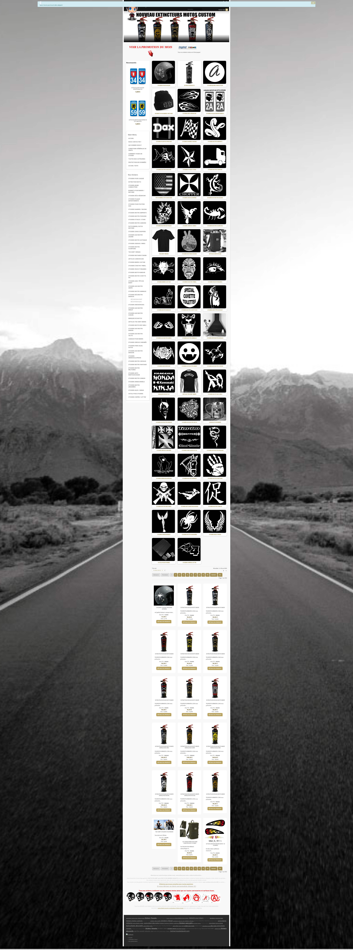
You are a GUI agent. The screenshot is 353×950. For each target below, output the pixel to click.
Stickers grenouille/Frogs (134, 357)
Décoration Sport (136, 299)
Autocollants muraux (206, 926)
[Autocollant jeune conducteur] (181, 898)
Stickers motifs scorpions (134, 247)
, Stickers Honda (141, 918)
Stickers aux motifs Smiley (135, 309)
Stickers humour (164, 923)
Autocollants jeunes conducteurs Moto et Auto (170, 908)
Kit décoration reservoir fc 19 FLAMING (215, 844)
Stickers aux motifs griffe (135, 287)
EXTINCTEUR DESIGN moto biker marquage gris (164, 747)
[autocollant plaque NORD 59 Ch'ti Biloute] (138, 108)
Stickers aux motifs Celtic (135, 334)
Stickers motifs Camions (137, 223)
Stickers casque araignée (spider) (164, 608)
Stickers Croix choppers (137, 231)
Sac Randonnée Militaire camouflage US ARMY (189, 842)
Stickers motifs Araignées (134, 386)
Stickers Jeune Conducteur (133, 186)
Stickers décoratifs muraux (135, 295)
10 (207, 575)
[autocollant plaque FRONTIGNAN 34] (138, 76)
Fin (220, 575)
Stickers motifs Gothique (137, 240)
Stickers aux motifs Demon (135, 329)
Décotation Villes (136, 301)
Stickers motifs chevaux (137, 361)
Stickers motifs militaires (134, 369)
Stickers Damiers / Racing (137, 209)
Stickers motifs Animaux (137, 291)
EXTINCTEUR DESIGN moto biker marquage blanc (164, 794)
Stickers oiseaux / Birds (136, 243)
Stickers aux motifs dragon (135, 351)
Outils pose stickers (135, 393)
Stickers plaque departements (134, 200)
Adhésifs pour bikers (196, 918)
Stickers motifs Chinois (136, 378)
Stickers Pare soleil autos (135, 346)
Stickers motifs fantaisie (137, 364)
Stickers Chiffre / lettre (137, 397)
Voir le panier (226, 9)
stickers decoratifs (155, 921)
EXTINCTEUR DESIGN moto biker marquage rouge (190, 794)
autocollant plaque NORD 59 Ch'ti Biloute (138, 120)
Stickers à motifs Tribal (137, 265)
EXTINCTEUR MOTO (134, 182)
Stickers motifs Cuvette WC (137, 276)
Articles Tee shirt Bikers (137, 322)
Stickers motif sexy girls (137, 325)
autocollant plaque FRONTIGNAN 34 (137, 88)
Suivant (213, 575)
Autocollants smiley (138, 923)
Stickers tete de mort (170, 918)
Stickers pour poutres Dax (136, 205)
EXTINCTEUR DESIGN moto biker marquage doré (190, 747)
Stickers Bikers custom (136, 262)
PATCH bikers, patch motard (135, 227)
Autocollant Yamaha (180, 928)
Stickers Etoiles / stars (136, 219)
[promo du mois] (150, 52)
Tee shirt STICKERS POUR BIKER (164, 832)
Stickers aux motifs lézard (135, 236)
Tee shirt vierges (134, 252)
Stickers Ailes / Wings (136, 390)
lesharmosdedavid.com (179, 931)
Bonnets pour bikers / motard (136, 191)
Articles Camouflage (136, 259)
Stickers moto (171, 928)
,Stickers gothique (174, 923)
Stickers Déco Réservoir (137, 195)
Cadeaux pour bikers (135, 339)
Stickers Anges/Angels (136, 382)
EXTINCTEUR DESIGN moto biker (190, 607)
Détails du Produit (163, 621)
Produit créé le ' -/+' (158, 570)
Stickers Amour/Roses (136, 305)
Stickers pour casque (136, 178)
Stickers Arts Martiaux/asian (134, 374)
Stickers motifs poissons (137, 216)
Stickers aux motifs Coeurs (135, 314)
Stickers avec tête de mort (136, 282)
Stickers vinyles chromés (137, 342)
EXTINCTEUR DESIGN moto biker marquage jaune (215, 747)
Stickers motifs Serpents (137, 213)
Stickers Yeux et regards (137, 269)
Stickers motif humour (136, 272)
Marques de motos (135, 318)
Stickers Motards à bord (137, 255)
